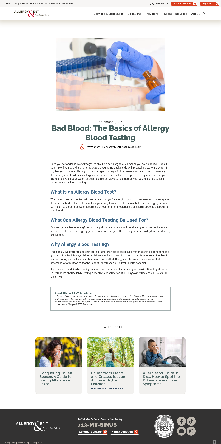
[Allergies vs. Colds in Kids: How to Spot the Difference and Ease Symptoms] (162, 352)
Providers (151, 13)
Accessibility (22, 443)
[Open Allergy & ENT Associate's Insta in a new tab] (191, 431)
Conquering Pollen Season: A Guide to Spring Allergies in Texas (56, 378)
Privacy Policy (10, 443)
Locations (134, 13)
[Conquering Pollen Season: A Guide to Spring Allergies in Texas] (58, 352)
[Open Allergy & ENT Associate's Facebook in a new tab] (181, 421)
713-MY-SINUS (97, 424)
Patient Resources (174, 13)
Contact (40, 443)
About (195, 13)
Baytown (133, 273)
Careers (32, 443)
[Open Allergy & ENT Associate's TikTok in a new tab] (191, 421)
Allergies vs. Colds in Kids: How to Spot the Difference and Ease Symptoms (161, 378)
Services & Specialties (108, 13)
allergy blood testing (73, 182)
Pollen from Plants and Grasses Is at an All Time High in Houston (108, 378)
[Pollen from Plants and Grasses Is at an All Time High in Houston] (110, 352)
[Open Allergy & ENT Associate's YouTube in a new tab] (181, 431)
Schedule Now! (66, 3)
